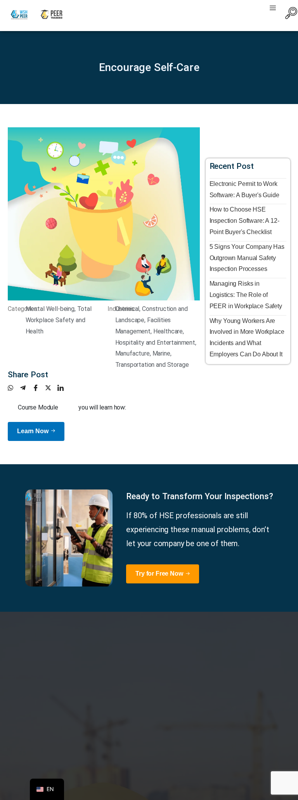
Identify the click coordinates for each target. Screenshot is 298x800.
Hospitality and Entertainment (155, 342)
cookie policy (155, 793)
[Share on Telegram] (26, 388)
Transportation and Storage (152, 364)
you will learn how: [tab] (102, 407)
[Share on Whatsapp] (14, 388)
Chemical (127, 308)
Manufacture (132, 353)
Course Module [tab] (38, 407)
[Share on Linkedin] (63, 388)
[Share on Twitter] (51, 388)
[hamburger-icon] (272, 8)
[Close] (180, 793)
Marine (161, 353)
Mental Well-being (50, 308)
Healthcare (168, 331)
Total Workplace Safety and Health (59, 320)
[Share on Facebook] (39, 388)
